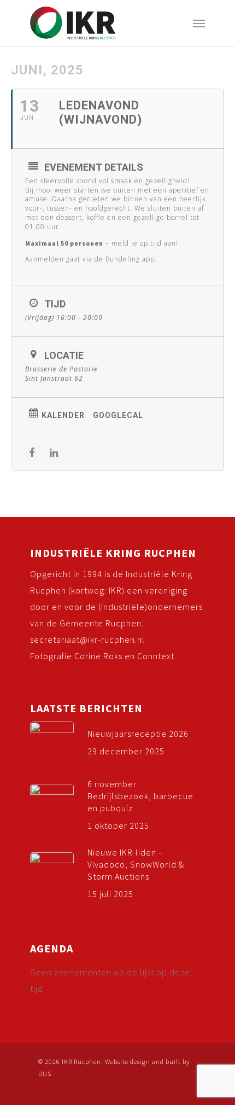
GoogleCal (118, 415)
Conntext (155, 655)
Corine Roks (98, 655)
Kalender (63, 415)
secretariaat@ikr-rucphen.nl (87, 639)
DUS (44, 1073)
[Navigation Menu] (199, 23)
